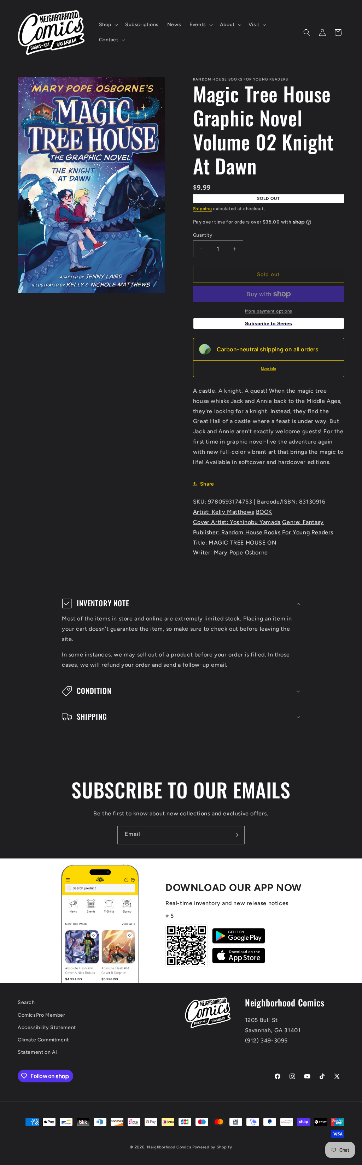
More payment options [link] (268, 311)
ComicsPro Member (41, 1015)
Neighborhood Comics (169, 1147)
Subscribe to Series (268, 323)
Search (26, 1002)
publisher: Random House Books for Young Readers (263, 532)
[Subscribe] (235, 835)
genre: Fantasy (302, 522)
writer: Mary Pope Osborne (230, 552)
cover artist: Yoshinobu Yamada (237, 522)
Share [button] (207, 484)
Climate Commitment (43, 1040)
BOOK (264, 512)
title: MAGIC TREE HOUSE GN (234, 542)
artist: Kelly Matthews (223, 512)
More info (268, 368)
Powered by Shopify (212, 1147)
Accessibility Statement (47, 1027)
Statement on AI (37, 1052)
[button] (108, 24)
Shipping (202, 208)
